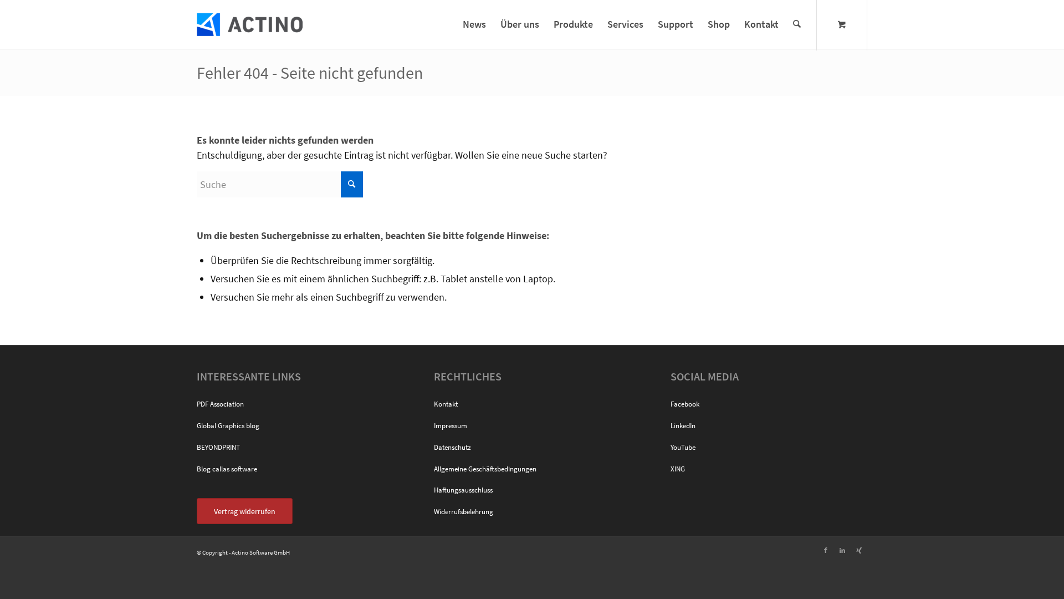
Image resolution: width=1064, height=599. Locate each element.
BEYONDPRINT (218, 447)
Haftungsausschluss (463, 490)
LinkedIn (683, 425)
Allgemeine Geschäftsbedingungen (485, 469)
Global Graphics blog (228, 425)
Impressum (450, 425)
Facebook (685, 404)
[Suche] (797, 24)
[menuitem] (474, 24)
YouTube (683, 447)
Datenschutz (452, 447)
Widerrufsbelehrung (463, 511)
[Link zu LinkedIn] (842, 550)
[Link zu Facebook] (825, 550)
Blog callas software (227, 469)
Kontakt (446, 404)
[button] (24, 574)
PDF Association (220, 404)
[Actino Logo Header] (250, 24)
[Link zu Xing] (859, 550)
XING (678, 469)
